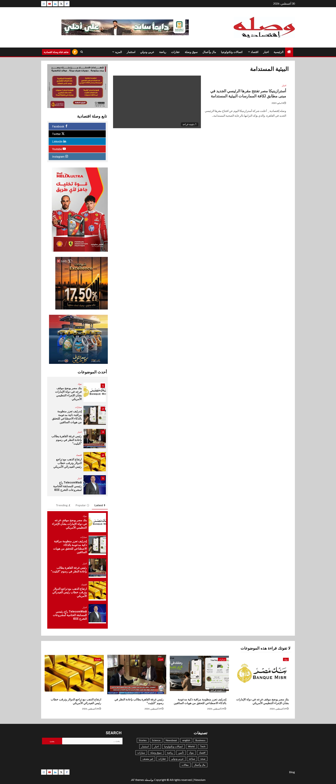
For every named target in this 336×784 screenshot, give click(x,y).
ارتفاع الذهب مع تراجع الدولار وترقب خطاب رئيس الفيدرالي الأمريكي (67, 463)
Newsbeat (171, 740)
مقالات (185, 764)
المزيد (118, 52)
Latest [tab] (98, 505)
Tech (202, 746)
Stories (143, 740)
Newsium (199, 779)
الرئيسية (278, 52)
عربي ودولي (147, 52)
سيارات (78, 407)
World (191, 746)
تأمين (181, 752)
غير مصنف (147, 758)
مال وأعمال (209, 52)
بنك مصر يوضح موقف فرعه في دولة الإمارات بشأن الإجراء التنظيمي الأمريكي (68, 393)
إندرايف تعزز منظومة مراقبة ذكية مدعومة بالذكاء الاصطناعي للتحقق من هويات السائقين (67, 417)
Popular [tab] (81, 505)
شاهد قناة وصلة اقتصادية (56, 52)
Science (156, 740)
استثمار (131, 52)
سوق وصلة (191, 52)
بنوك (80, 384)
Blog (292, 772)
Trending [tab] (62, 505)
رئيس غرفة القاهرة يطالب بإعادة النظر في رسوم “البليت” (66, 440)
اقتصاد (254, 52)
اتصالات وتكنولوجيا (231, 52)
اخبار (266, 52)
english (186, 740)
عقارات (175, 52)
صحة (202, 758)
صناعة (192, 758)
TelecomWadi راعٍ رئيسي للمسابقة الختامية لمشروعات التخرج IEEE (67, 486)
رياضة (162, 52)
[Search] (81, 52)
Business (200, 740)
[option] (77, 394)
